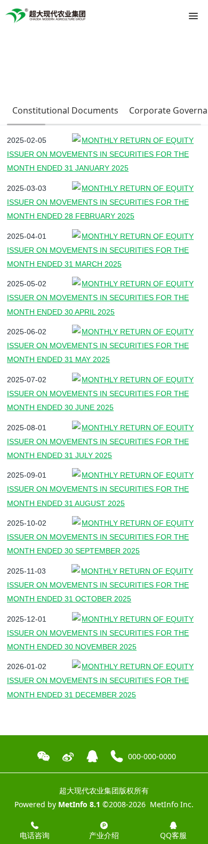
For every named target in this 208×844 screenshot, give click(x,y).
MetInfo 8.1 (79, 804)
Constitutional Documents (65, 110)
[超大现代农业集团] (45, 16)
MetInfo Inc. (172, 804)
